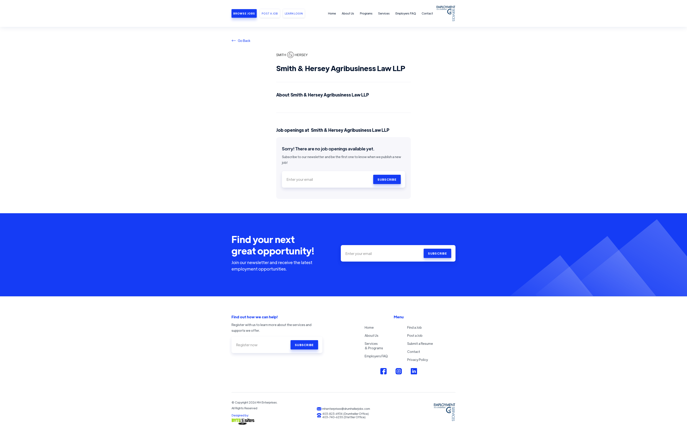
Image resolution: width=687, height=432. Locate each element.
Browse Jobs (244, 13)
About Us (348, 13)
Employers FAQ (405, 13)
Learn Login (294, 13)
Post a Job (414, 335)
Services (384, 13)
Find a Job (414, 327)
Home (332, 13)
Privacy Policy (417, 360)
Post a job (270, 13)
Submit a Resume (420, 343)
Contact (427, 13)
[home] (445, 13)
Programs (366, 13)
